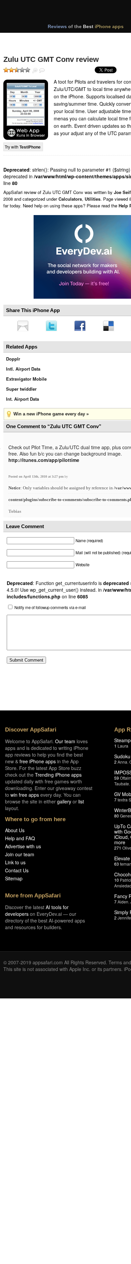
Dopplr (13, 361)
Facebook (82, 326)
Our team (65, 743)
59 (116, 780)
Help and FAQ (20, 840)
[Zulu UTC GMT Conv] (25, 110)
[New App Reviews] (22, 39)
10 (116, 882)
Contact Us (17, 872)
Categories (91, 39)
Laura (123, 748)
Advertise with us (23, 848)
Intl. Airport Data (23, 371)
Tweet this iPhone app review (52, 326)
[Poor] (11, 70)
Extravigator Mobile (26, 381)
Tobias (14, 513)
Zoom (35, 70)
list (81, 803)
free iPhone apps (37, 763)
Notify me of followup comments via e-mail (50, 609)
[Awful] (6, 70)
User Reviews (42, 70)
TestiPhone (30, 147)
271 (117, 850)
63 (116, 866)
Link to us (15, 864)
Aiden (123, 903)
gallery (64, 803)
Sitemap (14, 880)
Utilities (92, 199)
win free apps (24, 796)
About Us (15, 832)
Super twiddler (21, 391)
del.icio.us (111, 326)
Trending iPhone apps (58, 776)
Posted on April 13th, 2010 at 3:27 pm (36, 478)
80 (116, 817)
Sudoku (122, 758)
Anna (122, 764)
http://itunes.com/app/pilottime (43, 462)
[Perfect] (27, 70)
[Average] (16, 70)
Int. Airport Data (22, 401)
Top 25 (57, 39)
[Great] (22, 70)
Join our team (19, 856)
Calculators (70, 199)
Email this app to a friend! (23, 326)
